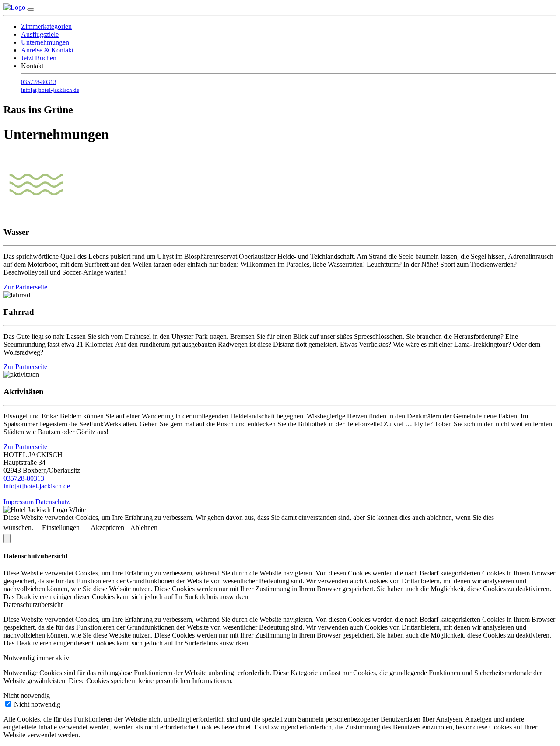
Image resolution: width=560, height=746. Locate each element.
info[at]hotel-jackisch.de (50, 90)
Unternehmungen (45, 42)
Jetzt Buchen (38, 58)
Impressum (19, 501)
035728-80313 (38, 82)
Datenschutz (52, 501)
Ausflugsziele (40, 34)
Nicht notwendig (37, 704)
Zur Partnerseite (25, 287)
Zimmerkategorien (46, 26)
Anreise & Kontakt (47, 50)
